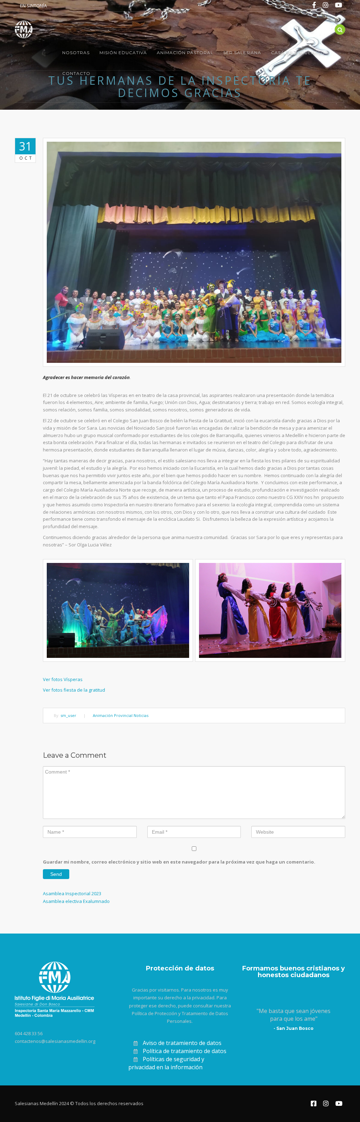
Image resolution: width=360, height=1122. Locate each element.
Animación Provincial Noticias (120, 715)
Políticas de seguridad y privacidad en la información (166, 1063)
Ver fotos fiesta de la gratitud (74, 690)
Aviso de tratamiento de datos (182, 1043)
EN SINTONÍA (33, 5)
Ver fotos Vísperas (63, 679)
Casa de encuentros (299, 52)
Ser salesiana (242, 52)
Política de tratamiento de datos (184, 1051)
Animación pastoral (185, 52)
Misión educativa (123, 52)
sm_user (68, 715)
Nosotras (76, 52)
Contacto (76, 73)
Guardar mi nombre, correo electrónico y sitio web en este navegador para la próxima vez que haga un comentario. (179, 862)
